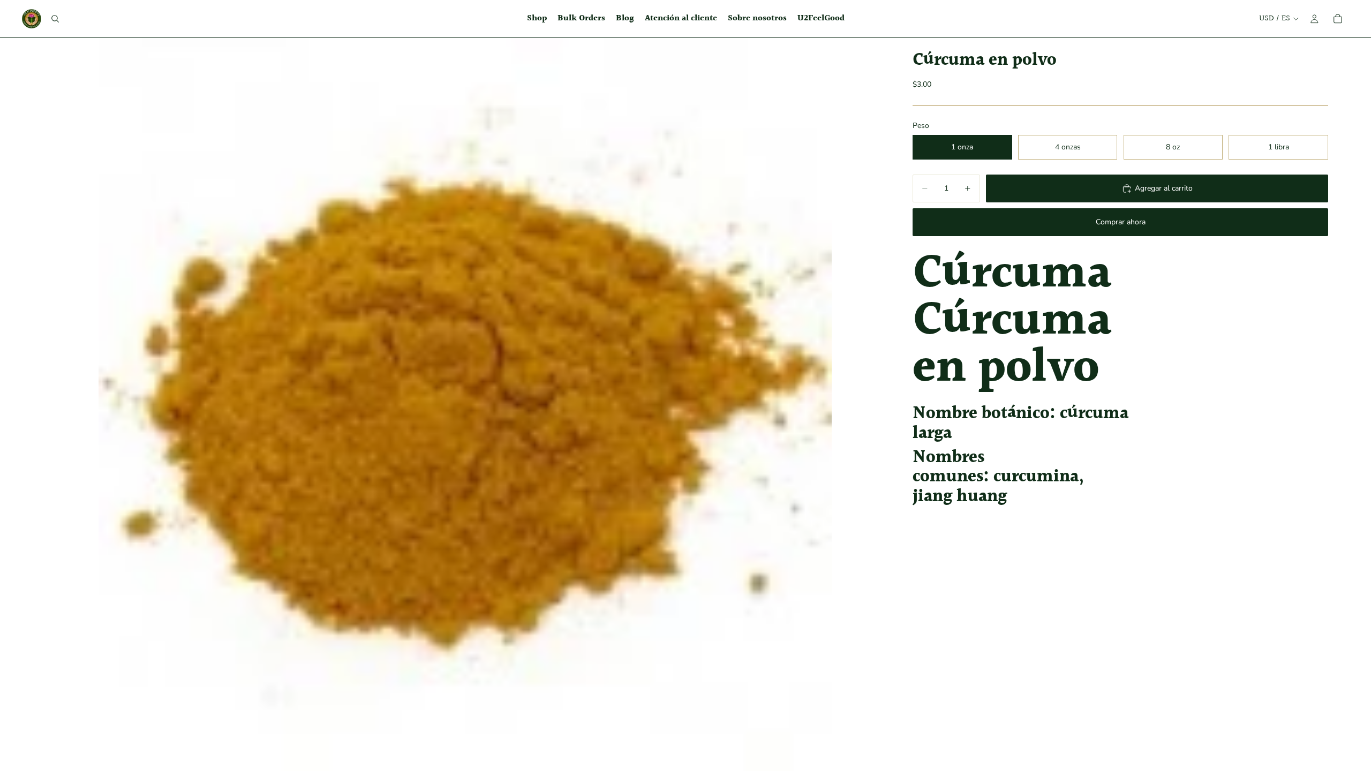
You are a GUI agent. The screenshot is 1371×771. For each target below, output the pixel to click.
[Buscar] (55, 19)
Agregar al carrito (1164, 188)
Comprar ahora (1121, 222)
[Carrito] (1338, 19)
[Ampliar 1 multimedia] (465, 404)
